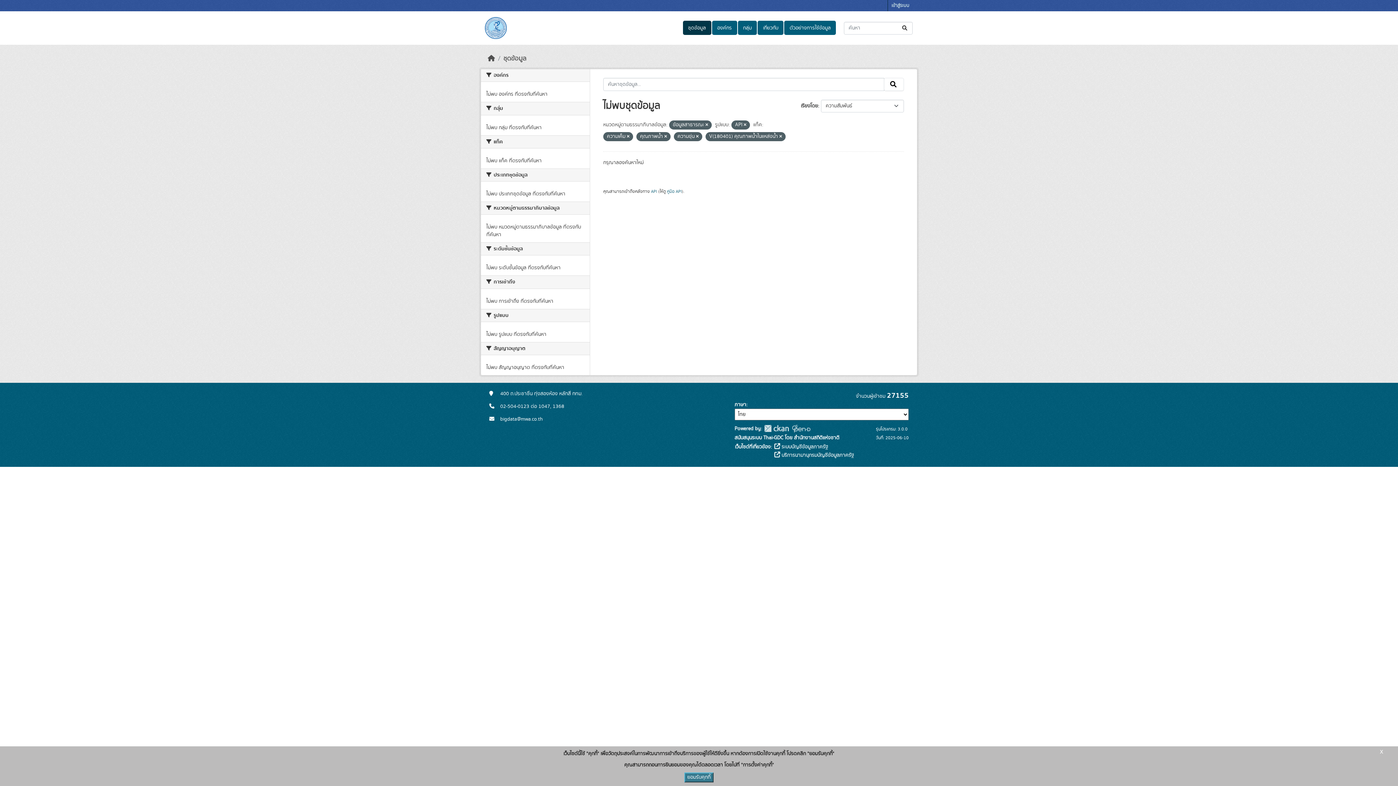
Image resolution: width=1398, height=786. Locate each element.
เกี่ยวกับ (770, 28)
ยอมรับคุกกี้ (699, 777)
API (654, 191)
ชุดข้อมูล (697, 28)
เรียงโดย (809, 106)
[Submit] (905, 28)
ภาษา (740, 404)
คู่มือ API (674, 191)
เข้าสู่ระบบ (900, 5)
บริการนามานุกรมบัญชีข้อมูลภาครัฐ (817, 455)
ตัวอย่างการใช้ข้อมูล (810, 28)
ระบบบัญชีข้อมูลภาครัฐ (804, 446)
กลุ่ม (747, 28)
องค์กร (724, 28)
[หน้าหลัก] (491, 58)
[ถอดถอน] (707, 125)
